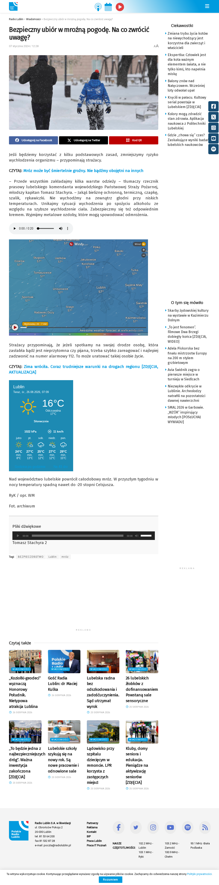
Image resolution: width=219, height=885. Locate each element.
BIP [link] (89, 836)
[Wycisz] (137, 536)
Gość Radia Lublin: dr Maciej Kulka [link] (62, 684)
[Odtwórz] (18, 536)
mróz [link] (65, 556)
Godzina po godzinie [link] (30, 467)
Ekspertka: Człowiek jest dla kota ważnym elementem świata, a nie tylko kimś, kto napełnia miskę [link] (187, 64)
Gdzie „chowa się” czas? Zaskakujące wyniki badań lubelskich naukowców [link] (188, 140)
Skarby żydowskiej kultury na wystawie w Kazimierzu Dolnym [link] (188, 315)
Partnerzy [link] (92, 823)
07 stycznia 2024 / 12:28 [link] (23, 46)
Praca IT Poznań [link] (96, 845)
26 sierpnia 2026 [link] (22, 712)
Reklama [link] (92, 827)
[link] (13, 6)
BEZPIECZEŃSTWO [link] (31, 556)
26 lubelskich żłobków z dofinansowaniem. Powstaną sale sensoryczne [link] (142, 689)
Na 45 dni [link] (60, 467)
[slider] (147, 535)
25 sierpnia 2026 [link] (100, 712)
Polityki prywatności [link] (199, 874)
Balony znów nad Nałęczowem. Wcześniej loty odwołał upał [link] (186, 86)
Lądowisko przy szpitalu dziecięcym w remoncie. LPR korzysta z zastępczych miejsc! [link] (100, 765)
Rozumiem (110, 879)
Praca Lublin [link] (94, 840)
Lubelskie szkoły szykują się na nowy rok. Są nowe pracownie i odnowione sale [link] (63, 760)
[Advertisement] (83, 597)
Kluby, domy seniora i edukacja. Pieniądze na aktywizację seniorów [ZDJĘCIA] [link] (137, 765)
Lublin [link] (53, 556)
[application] (83, 535)
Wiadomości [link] (21, 669)
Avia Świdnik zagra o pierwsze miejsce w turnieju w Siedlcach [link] (184, 374)
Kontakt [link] (91, 831)
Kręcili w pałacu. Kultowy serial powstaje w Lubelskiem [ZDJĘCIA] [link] (187, 102)
